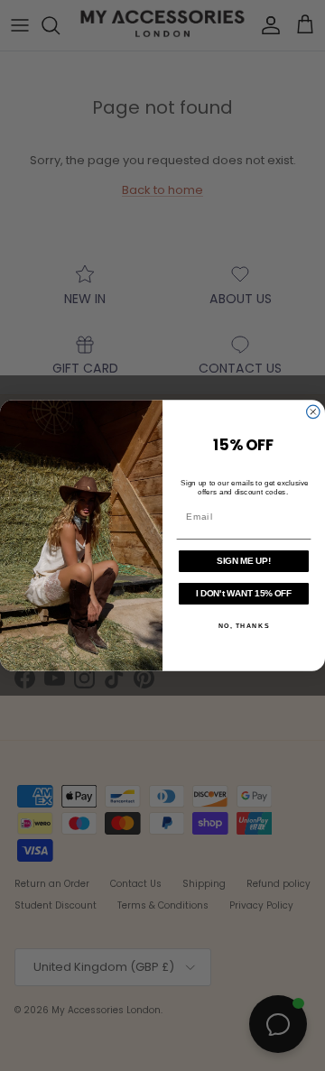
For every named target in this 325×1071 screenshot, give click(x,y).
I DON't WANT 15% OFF (244, 592)
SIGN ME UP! (243, 560)
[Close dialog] (313, 411)
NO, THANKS (244, 626)
